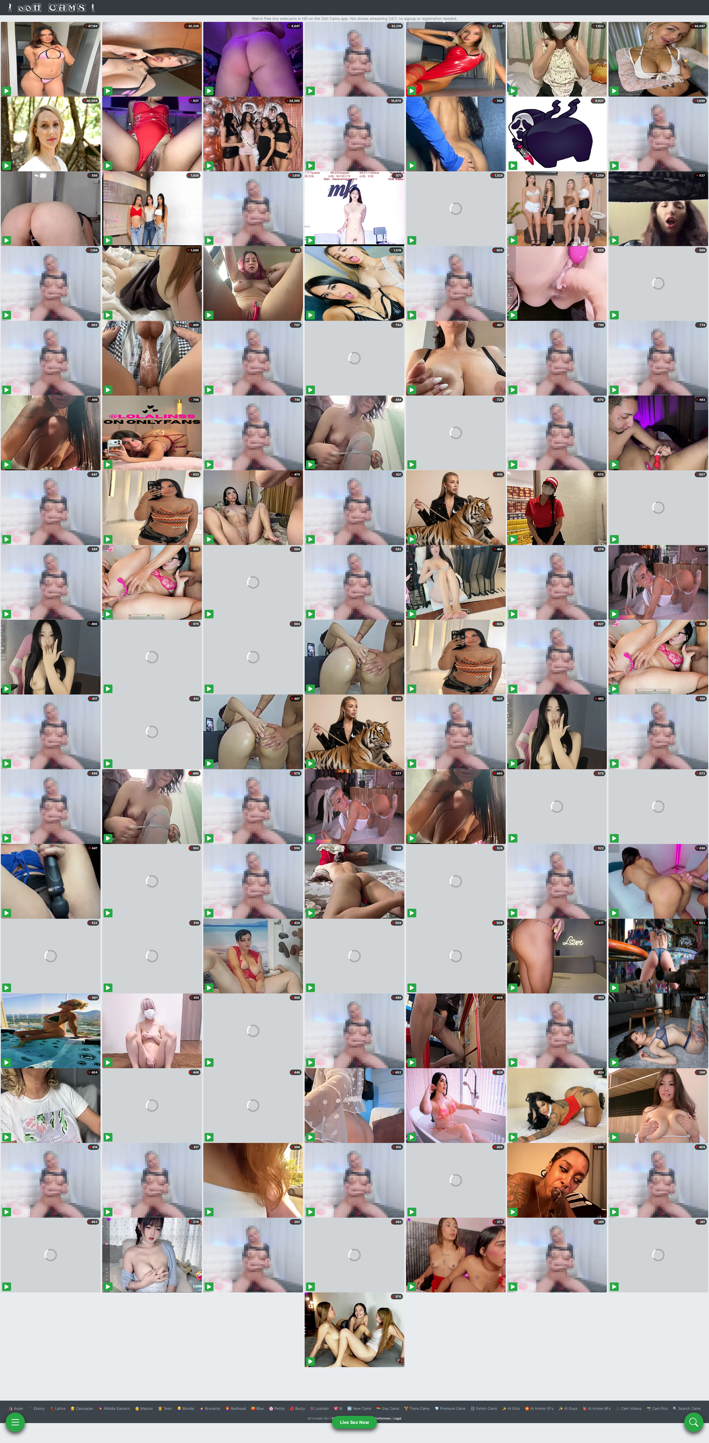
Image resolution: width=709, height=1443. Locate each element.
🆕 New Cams (359, 1408)
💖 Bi (338, 1408)
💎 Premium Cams (450, 1408)
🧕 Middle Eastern (114, 1408)
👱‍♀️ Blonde (185, 1408)
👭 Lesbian (319, 1408)
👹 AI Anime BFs (596, 1408)
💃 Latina (57, 1408)
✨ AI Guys (568, 1408)
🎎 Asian (15, 1408)
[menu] (15, 1422)
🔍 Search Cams (687, 1408)
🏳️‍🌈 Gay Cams (387, 1408)
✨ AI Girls (511, 1408)
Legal (397, 1418)
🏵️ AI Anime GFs (539, 1408)
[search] (693, 1422)
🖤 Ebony (36, 1408)
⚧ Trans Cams (417, 1408)
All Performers (380, 1418)
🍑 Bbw (257, 1408)
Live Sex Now (354, 1422)
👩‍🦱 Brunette (209, 1408)
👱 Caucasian (81, 1408)
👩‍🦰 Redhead (235, 1408)
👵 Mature (144, 1408)
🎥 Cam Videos (629, 1408)
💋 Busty (297, 1408)
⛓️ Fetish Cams (484, 1408)
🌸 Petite (277, 1408)
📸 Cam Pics (657, 1408)
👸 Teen (165, 1408)
